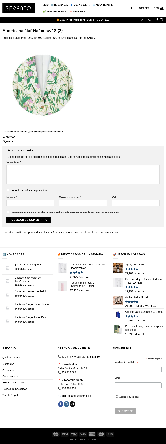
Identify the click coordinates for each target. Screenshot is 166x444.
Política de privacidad (14, 389)
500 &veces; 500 (47, 38)
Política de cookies (13, 382)
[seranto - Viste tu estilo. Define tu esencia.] (19, 8)
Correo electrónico (70, 197)
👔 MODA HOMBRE (103, 5)
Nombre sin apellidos (126, 362)
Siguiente (9, 141)
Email (118, 378)
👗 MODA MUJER (79, 5)
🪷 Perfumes (77, 11)
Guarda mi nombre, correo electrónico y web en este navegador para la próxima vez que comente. (66, 212)
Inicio (45, 5)
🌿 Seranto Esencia (55, 11)
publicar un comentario (52, 131)
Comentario (13, 162)
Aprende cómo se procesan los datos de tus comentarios (85, 232)
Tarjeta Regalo (10, 395)
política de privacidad (36, 190)
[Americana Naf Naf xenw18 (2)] (42, 84)
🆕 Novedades (59, 5)
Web (114, 197)
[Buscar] (132, 8)
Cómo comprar (10, 376)
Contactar (8, 364)
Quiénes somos (11, 357)
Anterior (8, 137)
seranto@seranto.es (79, 396)
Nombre (11, 197)
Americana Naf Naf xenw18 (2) (78, 38)
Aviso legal (8, 370)
